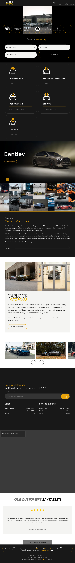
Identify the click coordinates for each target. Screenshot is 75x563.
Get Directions (10, 392)
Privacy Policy (48, 549)
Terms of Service (36, 549)
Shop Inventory (17, 327)
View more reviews (37, 542)
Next (40, 184)
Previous (35, 184)
